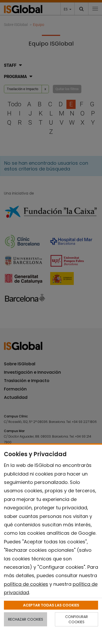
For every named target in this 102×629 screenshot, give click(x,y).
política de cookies (26, 584)
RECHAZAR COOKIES (25, 619)
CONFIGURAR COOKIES (76, 619)
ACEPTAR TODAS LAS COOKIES (51, 605)
